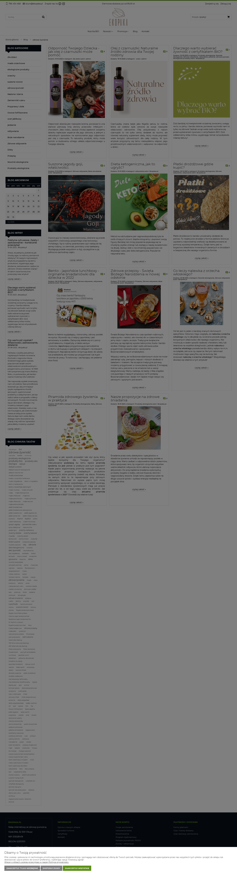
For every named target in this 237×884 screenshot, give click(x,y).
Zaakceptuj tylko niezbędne (22, 868)
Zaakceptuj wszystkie (77, 868)
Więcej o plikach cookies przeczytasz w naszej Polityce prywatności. (36, 862)
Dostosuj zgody (51, 868)
